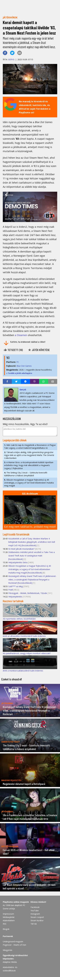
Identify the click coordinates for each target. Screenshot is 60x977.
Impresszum (8, 914)
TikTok (34, 923)
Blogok (6, 929)
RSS (4, 923)
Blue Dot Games (24, 366)
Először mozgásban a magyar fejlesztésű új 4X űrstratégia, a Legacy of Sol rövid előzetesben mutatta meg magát (29, 482)
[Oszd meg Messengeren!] (25, 381)
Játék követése (40, 350)
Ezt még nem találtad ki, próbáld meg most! (30, 526)
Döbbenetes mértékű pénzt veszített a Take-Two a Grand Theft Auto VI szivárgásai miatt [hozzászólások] (31, 555)
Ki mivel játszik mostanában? (21, 549)
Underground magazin (13, 941)
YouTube (35, 910)
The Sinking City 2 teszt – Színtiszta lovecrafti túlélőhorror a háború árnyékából (25, 474)
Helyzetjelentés (15, 596)
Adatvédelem (9, 920)
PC (17, 362)
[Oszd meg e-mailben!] (19, 53)
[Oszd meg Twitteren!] (12, 53)
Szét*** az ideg (15, 586)
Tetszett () (15, 350)
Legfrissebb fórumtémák (16, 534)
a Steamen (21, 335)
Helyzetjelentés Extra (17, 562)
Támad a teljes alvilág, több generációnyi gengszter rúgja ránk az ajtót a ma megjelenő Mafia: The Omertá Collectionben (29, 455)
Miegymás (7, 950)
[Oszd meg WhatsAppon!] (43, 381)
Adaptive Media (10, 962)
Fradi (10, 589)
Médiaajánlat (9, 917)
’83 (7, 357)
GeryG (11, 59)
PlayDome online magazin (16, 902)
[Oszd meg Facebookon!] (5, 53)
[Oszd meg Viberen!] (34, 381)
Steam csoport (37, 917)
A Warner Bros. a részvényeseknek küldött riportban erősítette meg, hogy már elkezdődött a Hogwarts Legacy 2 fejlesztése (28, 465)
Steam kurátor (37, 920)
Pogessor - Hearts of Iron (14, 945)
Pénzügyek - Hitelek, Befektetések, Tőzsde (27, 593)
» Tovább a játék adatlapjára (19, 373)
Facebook (35, 907)
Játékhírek (10, 17)
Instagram (35, 914)
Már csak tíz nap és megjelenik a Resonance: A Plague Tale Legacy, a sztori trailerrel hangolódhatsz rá (30, 446)
